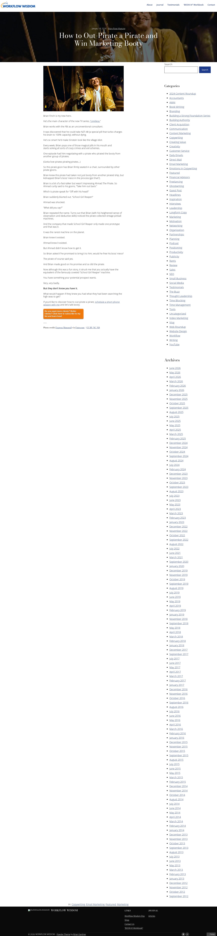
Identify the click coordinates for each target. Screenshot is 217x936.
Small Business (177, 278)
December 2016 (178, 689)
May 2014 (174, 812)
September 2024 (178, 456)
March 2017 (176, 676)
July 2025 (174, 416)
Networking (175, 225)
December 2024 (178, 443)
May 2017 (174, 667)
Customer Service (179, 151)
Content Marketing (180, 133)
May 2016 (174, 720)
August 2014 (176, 799)
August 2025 (176, 412)
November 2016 (178, 693)
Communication (178, 129)
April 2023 (175, 509)
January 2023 (176, 522)
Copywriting (176, 137)
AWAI (172, 102)
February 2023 (177, 517)
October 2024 (177, 451)
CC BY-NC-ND (93, 327)
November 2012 (178, 887)
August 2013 (176, 852)
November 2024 (178, 447)
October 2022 (177, 535)
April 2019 (175, 605)
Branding (174, 111)
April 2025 (175, 429)
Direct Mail (175, 159)
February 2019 (177, 610)
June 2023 (175, 500)
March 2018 (176, 636)
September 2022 (178, 539)
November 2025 (178, 399)
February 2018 (177, 641)
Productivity (176, 252)
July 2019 (174, 592)
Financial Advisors (179, 177)
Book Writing (176, 107)
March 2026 (176, 381)
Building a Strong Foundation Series (189, 115)
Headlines (175, 195)
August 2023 (176, 491)
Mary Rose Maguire (116, 28)
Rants (172, 261)
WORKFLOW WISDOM (64, 910)
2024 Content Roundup (182, 93)
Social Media (176, 283)
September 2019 (178, 583)
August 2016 (176, 707)
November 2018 (178, 619)
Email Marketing (178, 164)
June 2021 (175, 553)
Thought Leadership (180, 296)
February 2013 (177, 874)
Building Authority (179, 120)
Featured (174, 173)
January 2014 (176, 830)
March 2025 (176, 434)
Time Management (180, 305)
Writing (173, 340)
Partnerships (176, 234)
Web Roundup (177, 327)
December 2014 (178, 786)
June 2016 (175, 715)
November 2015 (178, 746)
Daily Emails (176, 155)
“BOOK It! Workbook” (134, 928)
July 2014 (174, 803)
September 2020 (178, 561)
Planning (174, 239)
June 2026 (175, 368)
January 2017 (176, 685)
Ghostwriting (176, 186)
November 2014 (178, 790)
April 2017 (175, 671)
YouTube (174, 344)
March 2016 (176, 729)
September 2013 (178, 847)
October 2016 (177, 698)
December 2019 (178, 570)
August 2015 (176, 759)
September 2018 (178, 623)
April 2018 (175, 632)
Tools (172, 309)
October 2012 (177, 892)
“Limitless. (95, 121)
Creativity (174, 146)
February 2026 (177, 385)
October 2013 (177, 843)
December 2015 (178, 742)
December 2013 (178, 834)
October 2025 (177, 403)
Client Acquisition (179, 124)
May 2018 (174, 627)
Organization (176, 230)
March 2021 (176, 557)
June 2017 (175, 663)
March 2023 (176, 513)
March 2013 (176, 869)
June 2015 (175, 768)
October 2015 (177, 751)
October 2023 (177, 482)
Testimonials (176, 287)
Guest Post (175, 190)
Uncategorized (177, 313)
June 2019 (175, 597)
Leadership (175, 208)
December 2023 (178, 473)
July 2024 (174, 465)
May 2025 (174, 425)
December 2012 (178, 883)
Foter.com (80, 327)
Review (173, 265)
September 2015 (178, 755)
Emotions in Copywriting (183, 168)
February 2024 (177, 469)
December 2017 (178, 649)
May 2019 (174, 601)
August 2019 (176, 588)
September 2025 (178, 407)
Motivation (175, 221)
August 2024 (176, 460)
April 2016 (175, 724)
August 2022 (176, 544)
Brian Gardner (79, 934)
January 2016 (176, 737)
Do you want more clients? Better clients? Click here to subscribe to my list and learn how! (62, 313)
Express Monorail (64, 327)
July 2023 (174, 495)
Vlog (171, 322)
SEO (171, 274)
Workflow (174, 335)
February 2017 (177, 680)
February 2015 (177, 781)
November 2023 (178, 478)
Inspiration (175, 199)
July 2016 (174, 711)
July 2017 (174, 658)
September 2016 (178, 702)
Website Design (178, 331)
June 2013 (175, 861)
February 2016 (177, 733)
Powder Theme (63, 934)
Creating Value (177, 142)
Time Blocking (177, 300)
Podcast (174, 243)
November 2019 (178, 575)
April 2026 (175, 377)
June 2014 (175, 808)
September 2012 (178, 896)
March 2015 (176, 777)
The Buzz (174, 291)
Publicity (174, 256)
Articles (151, 916)
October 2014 (177, 795)
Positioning (175, 247)
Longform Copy (178, 212)
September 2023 (178, 487)
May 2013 (174, 865)
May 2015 (174, 773)
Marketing (175, 217)
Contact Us (129, 924)
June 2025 (175, 421)
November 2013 (178, 839)
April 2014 (175, 817)
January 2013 (176, 878)
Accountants (176, 98)
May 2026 (174, 372)
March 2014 (176, 821)
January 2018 (176, 645)
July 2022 (174, 548)
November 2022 (178, 531)
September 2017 (178, 654)
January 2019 (176, 614)
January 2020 (176, 566)
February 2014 (177, 825)
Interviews (175, 203)
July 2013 (174, 856)
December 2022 (178, 526)
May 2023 (174, 504)
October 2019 (177, 579)
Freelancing (176, 181)
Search (168, 64)
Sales (172, 269)
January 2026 (176, 390)
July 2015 (174, 764)
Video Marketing (178, 318)
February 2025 (177, 438)
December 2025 (178, 394)
